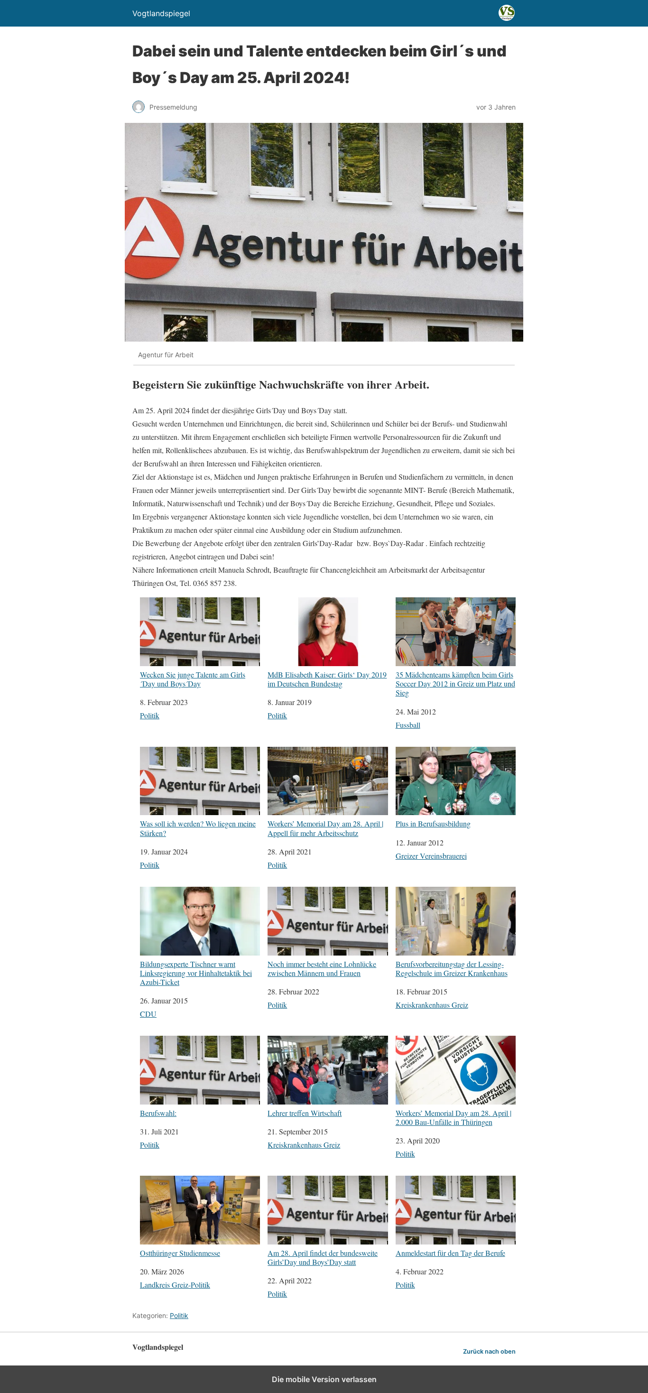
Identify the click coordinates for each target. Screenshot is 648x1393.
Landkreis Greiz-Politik (175, 1285)
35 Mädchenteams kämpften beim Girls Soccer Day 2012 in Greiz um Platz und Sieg (455, 683)
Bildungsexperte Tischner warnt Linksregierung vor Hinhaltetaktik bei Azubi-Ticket (196, 972)
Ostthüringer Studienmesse (180, 1252)
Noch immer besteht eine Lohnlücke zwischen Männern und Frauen (322, 968)
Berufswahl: (158, 1112)
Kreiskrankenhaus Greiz (432, 1005)
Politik (149, 715)
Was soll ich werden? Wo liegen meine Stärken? (198, 827)
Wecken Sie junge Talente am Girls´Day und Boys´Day (192, 678)
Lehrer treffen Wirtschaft (305, 1112)
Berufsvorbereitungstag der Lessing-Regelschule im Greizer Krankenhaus (452, 968)
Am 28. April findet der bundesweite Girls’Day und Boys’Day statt (323, 1257)
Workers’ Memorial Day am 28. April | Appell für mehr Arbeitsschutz (325, 827)
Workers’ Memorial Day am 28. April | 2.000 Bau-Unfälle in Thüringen (453, 1117)
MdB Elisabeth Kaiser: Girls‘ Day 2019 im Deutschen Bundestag (327, 678)
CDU (148, 1014)
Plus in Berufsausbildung (433, 823)
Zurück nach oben (489, 1351)
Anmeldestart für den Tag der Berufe (450, 1252)
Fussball (408, 725)
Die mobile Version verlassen (324, 1379)
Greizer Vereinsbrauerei (431, 856)
